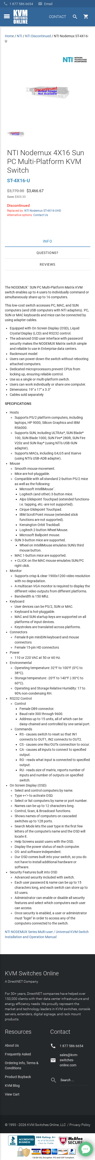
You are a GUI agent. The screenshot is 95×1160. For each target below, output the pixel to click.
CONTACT (57, 16)
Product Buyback (18, 1077)
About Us (12, 1045)
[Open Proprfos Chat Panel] (85, 1149)
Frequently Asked (18, 1054)
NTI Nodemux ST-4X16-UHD (42, 210)
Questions (47, 253)
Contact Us (40, 215)
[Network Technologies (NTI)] (75, 63)
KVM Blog (12, 1086)
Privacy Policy (79, 1125)
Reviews (47, 264)
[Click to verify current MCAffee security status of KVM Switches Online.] (72, 1145)
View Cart (12, 1094)
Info (47, 241)
